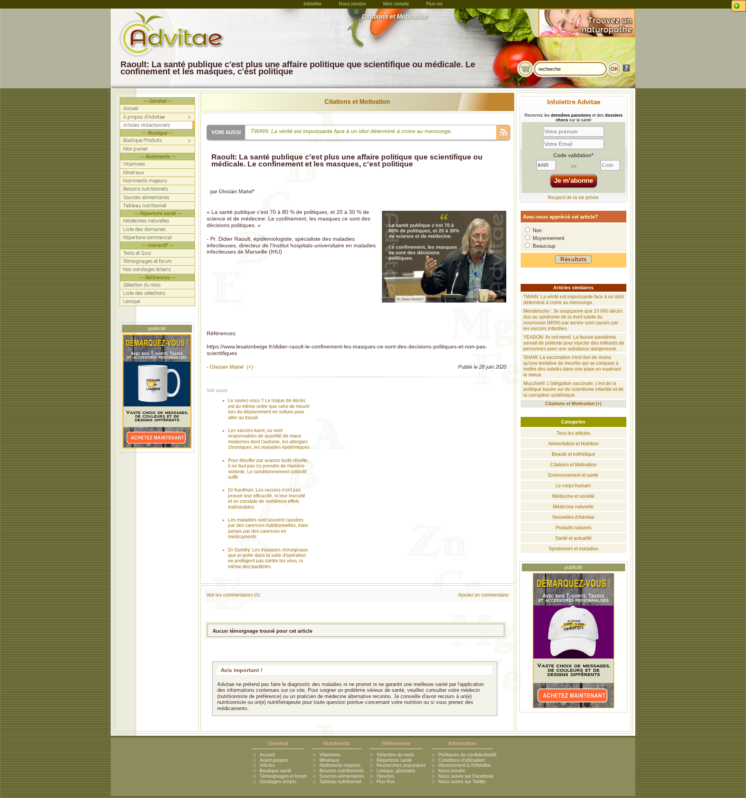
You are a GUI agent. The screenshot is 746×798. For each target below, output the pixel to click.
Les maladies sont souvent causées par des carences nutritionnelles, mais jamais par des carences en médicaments (268, 528)
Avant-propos (274, 760)
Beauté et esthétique (573, 454)
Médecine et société (573, 496)
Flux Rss (385, 781)
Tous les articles (573, 433)
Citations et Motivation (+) (573, 403)
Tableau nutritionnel (340, 781)
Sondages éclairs (278, 781)
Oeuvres (385, 776)
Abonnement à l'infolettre (464, 765)
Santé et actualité (573, 538)
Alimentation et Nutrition (573, 443)
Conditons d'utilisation (461, 760)
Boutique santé (275, 771)
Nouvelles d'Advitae (573, 517)
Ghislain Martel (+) (231, 367)
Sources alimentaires (341, 776)
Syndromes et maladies (573, 548)
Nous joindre (352, 4)
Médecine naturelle (573, 506)
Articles (267, 765)
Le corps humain (573, 485)
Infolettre (312, 4)
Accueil (267, 755)
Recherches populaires (401, 765)
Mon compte (396, 4)
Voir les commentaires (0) (233, 595)
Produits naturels (573, 527)
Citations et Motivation (357, 101)
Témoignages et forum (283, 776)
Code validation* (573, 155)
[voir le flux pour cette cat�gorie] (503, 131)
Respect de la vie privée (573, 197)
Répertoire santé (394, 760)
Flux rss (434, 4)
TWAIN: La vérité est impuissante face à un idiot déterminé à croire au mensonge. (573, 299)
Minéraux (329, 760)
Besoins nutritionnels (341, 771)
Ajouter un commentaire (483, 595)
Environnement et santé (573, 475)
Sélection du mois (395, 755)
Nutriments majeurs (340, 765)
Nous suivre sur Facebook (465, 776)
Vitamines (329, 755)
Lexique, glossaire (395, 771)
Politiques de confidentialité (467, 755)
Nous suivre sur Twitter (462, 781)
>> (573, 166)
